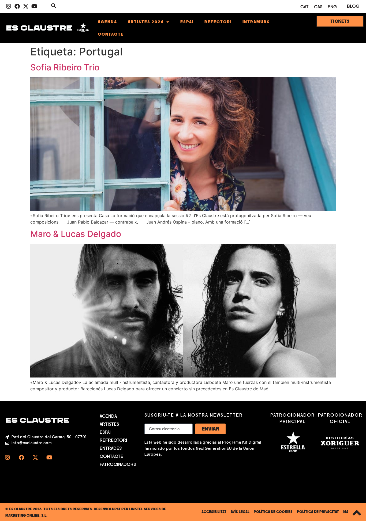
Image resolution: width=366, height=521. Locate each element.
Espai (187, 22)
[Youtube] (34, 6)
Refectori (218, 22)
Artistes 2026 (146, 22)
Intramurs (256, 22)
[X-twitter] (25, 6)
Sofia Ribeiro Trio (64, 67)
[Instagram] (8, 6)
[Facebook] (17, 6)
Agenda (107, 22)
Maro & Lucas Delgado (75, 234)
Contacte (111, 34)
